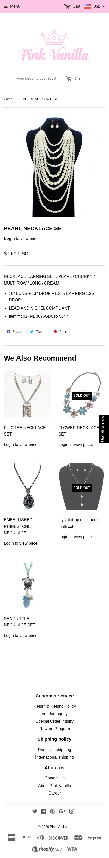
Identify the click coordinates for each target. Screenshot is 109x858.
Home (8, 99)
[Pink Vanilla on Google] (62, 812)
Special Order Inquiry (54, 721)
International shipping (54, 757)
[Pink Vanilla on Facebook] (43, 812)
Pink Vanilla (58, 827)
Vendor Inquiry (55, 714)
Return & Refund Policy (54, 706)
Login (9, 238)
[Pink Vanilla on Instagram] (71, 812)
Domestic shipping (54, 750)
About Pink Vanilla (54, 786)
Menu (15, 6)
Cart (78, 78)
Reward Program (54, 729)
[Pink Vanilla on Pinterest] (52, 812)
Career (54, 793)
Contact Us (55, 778)
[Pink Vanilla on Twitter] (34, 812)
